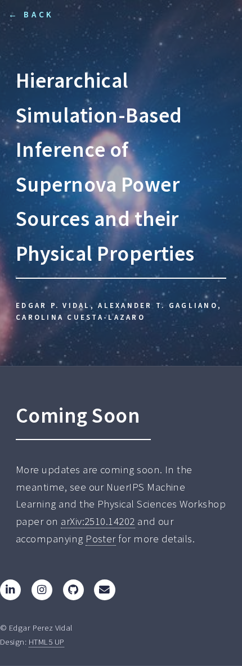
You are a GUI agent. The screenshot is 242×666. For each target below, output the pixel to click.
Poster (101, 538)
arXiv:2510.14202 (98, 521)
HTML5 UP (47, 641)
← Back (31, 14)
